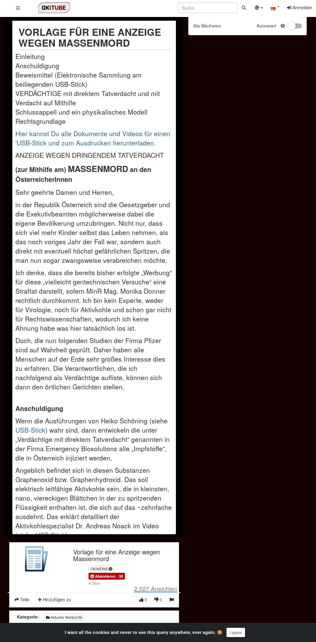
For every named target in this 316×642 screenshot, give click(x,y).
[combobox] (275, 9)
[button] (103, 576)
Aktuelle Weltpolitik (66, 617)
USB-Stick (30, 429)
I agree (236, 632)
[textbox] (275, 9)
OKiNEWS (99, 568)
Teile (24, 599)
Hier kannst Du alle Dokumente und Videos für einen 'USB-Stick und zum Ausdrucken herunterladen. (92, 138)
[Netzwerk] (259, 8)
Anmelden (301, 7)
